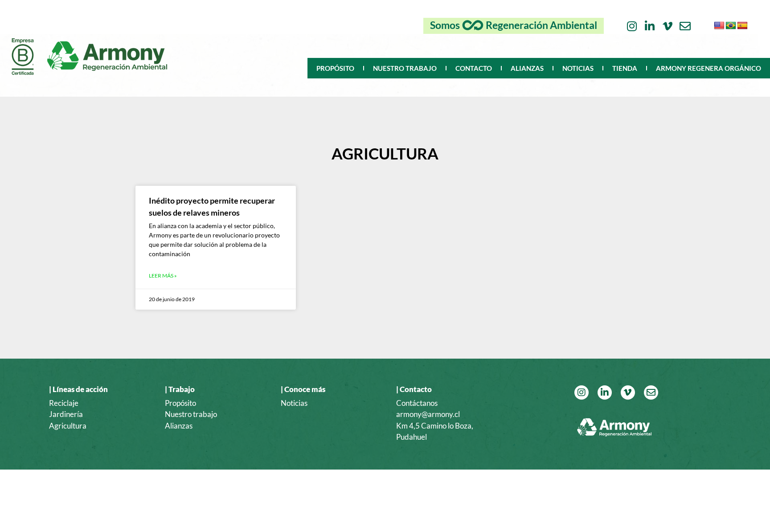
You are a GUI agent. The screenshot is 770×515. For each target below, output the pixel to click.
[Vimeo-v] (667, 26)
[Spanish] (742, 25)
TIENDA (624, 68)
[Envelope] (685, 26)
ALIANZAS (527, 68)
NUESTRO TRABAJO (405, 68)
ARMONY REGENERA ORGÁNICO (708, 68)
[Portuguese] (730, 25)
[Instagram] (631, 26)
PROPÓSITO (335, 68)
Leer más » (163, 275)
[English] (719, 25)
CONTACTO (473, 68)
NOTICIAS (578, 68)
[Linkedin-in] (649, 26)
